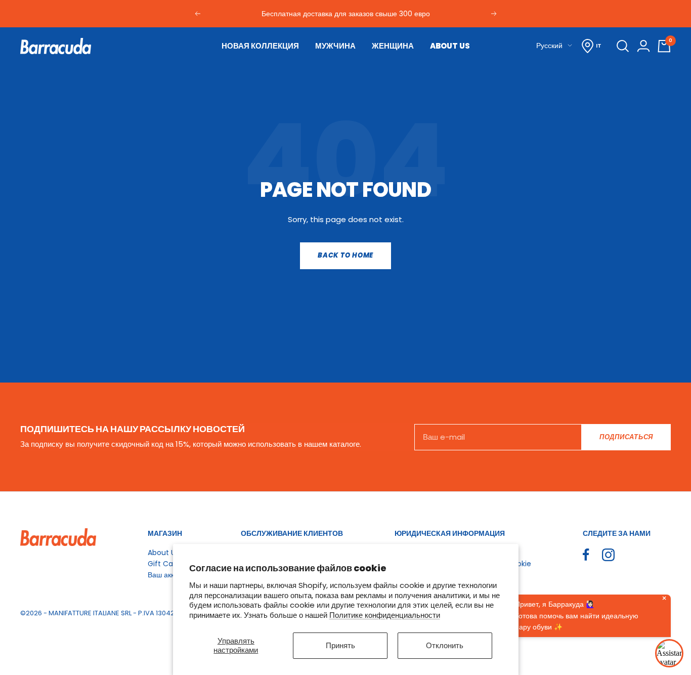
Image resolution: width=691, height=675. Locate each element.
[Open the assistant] (669, 653)
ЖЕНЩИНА (393, 45)
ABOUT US (450, 45)
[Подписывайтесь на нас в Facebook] (586, 555)
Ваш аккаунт (168, 575)
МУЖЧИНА (335, 45)
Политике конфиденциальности (384, 615)
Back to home (345, 255)
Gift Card (164, 564)
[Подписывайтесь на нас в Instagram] (608, 555)
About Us (163, 553)
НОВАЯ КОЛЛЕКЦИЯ (260, 45)
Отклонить (444, 645)
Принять (340, 645)
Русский (549, 45)
